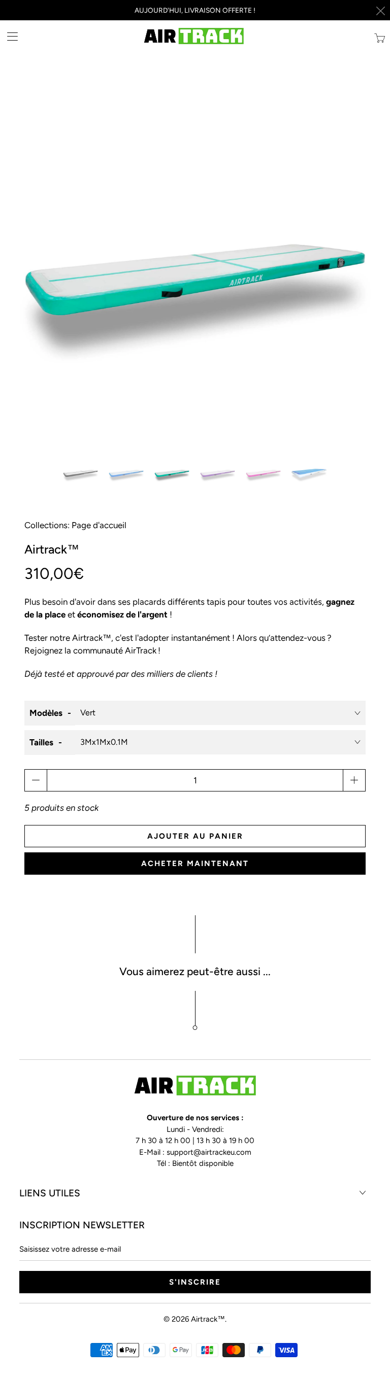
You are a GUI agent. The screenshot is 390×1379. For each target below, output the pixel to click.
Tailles (41, 742)
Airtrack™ (208, 1319)
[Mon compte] (9, 36)
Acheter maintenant (195, 863)
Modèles (45, 713)
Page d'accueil (99, 525)
